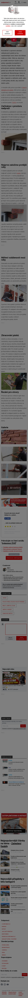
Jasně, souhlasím (20, 32)
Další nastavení (7, 32)
